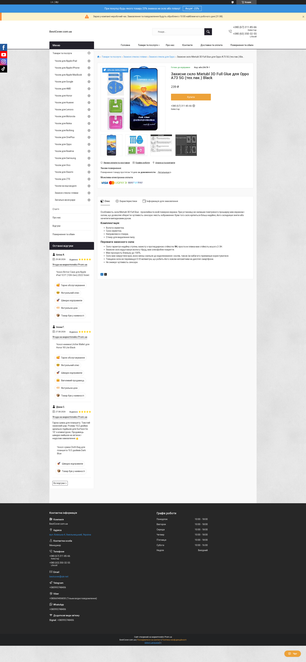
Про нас (170, 45)
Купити (191, 97)
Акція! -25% (192, 8)
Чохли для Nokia (63, 123)
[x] (105, 275)
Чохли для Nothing (64, 130)
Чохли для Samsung (65, 158)
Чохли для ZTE (62, 179)
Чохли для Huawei (64, 102)
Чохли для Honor (63, 95)
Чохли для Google (64, 81)
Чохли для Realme (64, 151)
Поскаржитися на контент (149, 640)
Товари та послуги (148, 45)
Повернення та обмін (241, 45)
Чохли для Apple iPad (66, 61)
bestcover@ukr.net (58, 576)
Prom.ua (168, 637)
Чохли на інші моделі (65, 186)
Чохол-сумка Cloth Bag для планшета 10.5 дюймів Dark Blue (71, 450)
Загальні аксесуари (65, 200)
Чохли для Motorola (65, 116)
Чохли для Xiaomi (64, 172)
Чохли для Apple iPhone (67, 67)
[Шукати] (208, 31)
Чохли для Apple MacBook (68, 74)
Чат (295, 653)
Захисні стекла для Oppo (162, 57)
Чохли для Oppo (63, 144)
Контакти (187, 45)
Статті (56, 209)
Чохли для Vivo (62, 165)
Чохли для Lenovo (64, 109)
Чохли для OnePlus (65, 137)
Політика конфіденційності (174, 640)
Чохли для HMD (63, 88)
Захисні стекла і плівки (135, 57)
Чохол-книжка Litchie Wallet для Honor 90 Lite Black (72, 346)
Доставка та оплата (211, 45)
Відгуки (56, 226)
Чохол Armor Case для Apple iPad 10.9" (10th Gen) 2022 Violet (72, 273)
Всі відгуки (59, 483)
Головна (125, 45)
